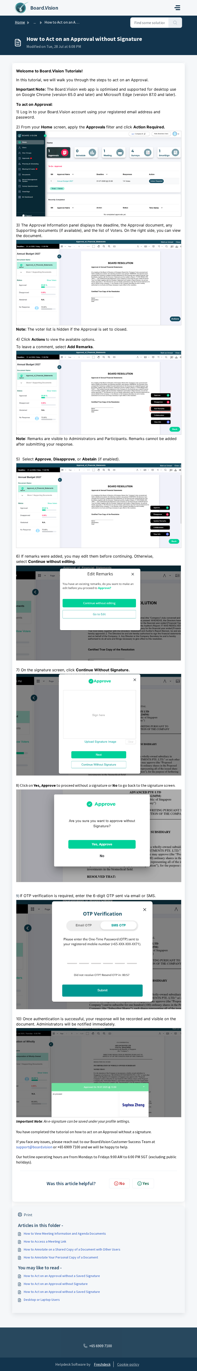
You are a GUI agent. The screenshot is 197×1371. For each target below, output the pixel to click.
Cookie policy (128, 1364)
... (35, 22)
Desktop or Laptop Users (42, 1299)
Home (20, 22)
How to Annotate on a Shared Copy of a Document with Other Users (72, 1249)
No (122, 1183)
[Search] (175, 22)
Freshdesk (102, 1364)
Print (28, 1214)
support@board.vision (34, 1147)
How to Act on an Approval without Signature (56, 1284)
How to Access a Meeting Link (45, 1241)
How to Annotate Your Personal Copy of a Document (61, 1257)
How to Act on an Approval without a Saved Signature (62, 1276)
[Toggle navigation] (177, 7)
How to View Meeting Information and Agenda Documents (65, 1233)
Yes (146, 1183)
